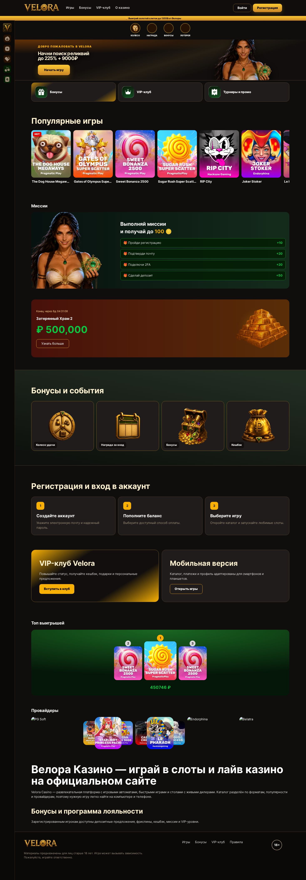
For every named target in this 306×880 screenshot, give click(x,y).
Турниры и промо (237, 92)
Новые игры (7, 48)
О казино (122, 8)
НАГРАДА (152, 35)
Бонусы (85, 8)
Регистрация (267, 8)
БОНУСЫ (168, 35)
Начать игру (54, 70)
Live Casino (7, 79)
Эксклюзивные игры (7, 59)
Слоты (7, 69)
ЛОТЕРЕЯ (185, 35)
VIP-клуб (103, 8)
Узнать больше (52, 343)
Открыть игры (186, 589)
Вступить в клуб (57, 589)
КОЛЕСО (135, 35)
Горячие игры (7, 38)
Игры (70, 8)
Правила (236, 842)
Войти (242, 8)
